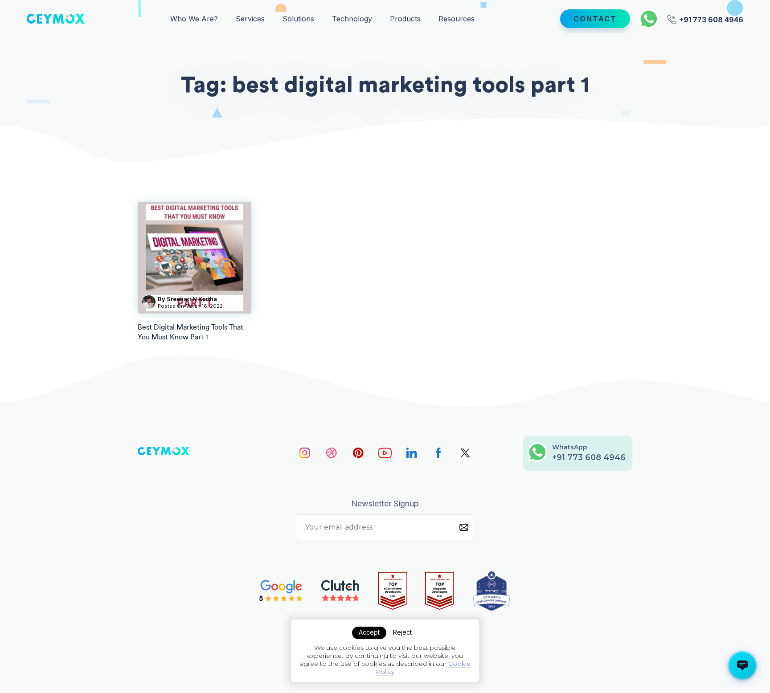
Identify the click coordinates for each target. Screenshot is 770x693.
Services (250, 18)
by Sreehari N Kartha (187, 298)
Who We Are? (194, 18)
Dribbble (331, 453)
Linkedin (411, 453)
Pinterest (358, 453)
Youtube (385, 453)
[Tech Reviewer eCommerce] (392, 591)
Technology (352, 18)
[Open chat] (742, 665)
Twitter (465, 453)
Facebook (438, 453)
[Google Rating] (281, 591)
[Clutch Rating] (340, 591)
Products (405, 18)
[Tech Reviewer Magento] (439, 591)
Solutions (298, 18)
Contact (595, 18)
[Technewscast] (491, 591)
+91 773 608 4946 (710, 19)
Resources (456, 18)
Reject (402, 632)
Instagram (304, 453)
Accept (369, 632)
